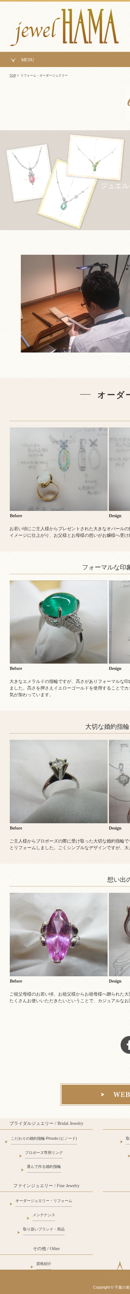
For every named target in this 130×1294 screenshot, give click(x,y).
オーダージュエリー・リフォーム (43, 1201)
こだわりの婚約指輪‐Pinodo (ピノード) (44, 1138)
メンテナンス (43, 1215)
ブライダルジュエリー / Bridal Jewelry (46, 1123)
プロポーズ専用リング (44, 1152)
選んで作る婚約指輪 (44, 1166)
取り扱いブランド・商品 (44, 1229)
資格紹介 (43, 1263)
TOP (12, 75)
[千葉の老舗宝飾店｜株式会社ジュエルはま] (64, 40)
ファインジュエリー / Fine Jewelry (46, 1185)
